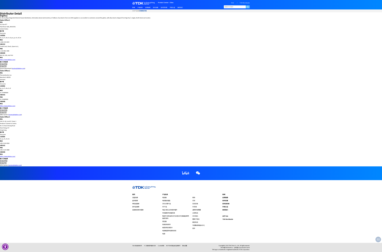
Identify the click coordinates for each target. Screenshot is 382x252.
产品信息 (137, 11)
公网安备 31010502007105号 (242, 247)
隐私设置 (184, 245)
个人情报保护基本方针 (150, 245)
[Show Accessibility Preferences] (5, 247)
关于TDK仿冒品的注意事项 (173, 245)
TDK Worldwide (245, 3)
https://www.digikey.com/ (7, 60)
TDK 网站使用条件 (137, 245)
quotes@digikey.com (18, 68)
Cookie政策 (161, 245)
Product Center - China (165, 2)
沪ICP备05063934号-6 (227, 247)
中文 (232, 3)
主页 (133, 11)
